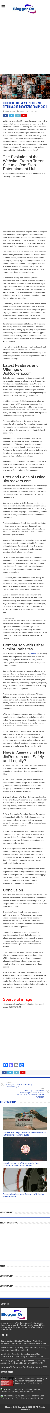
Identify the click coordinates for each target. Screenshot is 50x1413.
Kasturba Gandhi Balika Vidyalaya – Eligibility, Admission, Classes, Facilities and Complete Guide (31, 1380)
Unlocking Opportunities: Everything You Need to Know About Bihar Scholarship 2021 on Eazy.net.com (30, 1093)
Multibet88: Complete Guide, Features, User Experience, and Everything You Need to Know (22, 1397)
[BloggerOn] (25, 8)
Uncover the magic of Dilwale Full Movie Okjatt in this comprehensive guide (24, 1133)
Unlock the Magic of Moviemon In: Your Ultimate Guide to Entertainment (21, 1164)
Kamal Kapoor (10, 111)
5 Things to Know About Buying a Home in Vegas (19, 1085)
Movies (22, 111)
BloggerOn (10, 1407)
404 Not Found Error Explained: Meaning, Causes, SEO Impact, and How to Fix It (21, 1390)
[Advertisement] (25, 42)
